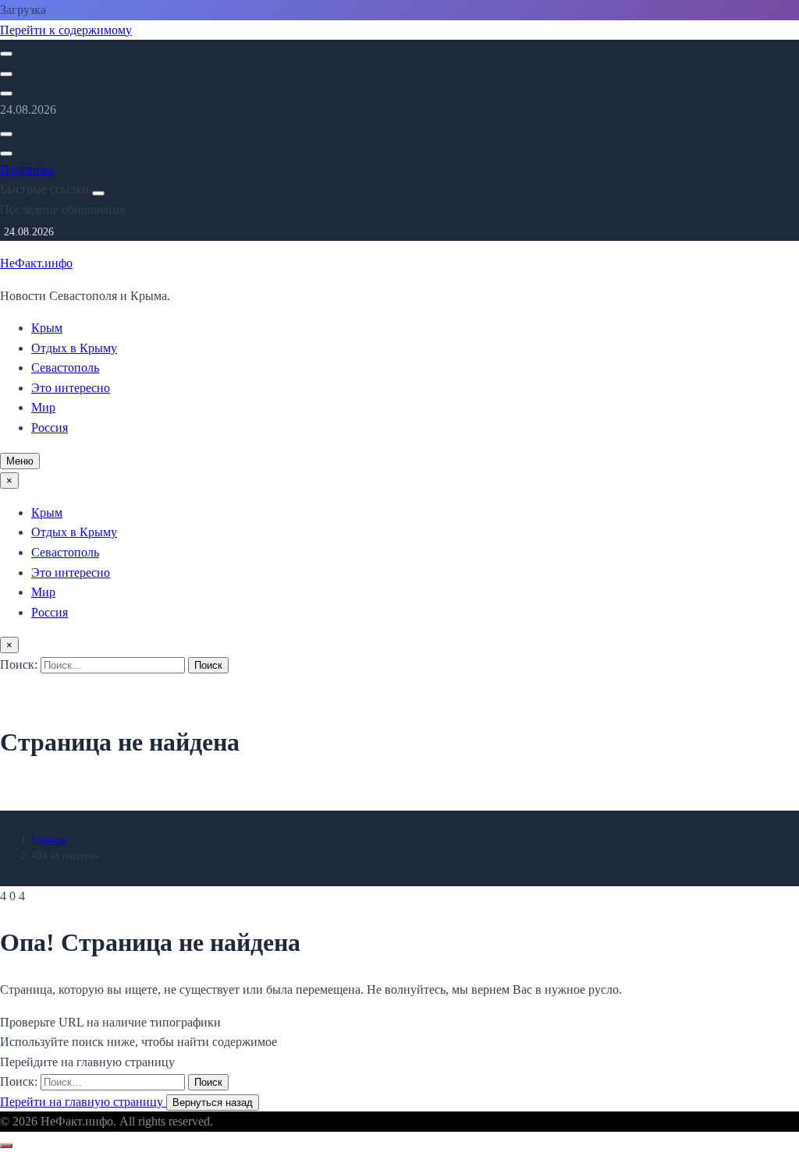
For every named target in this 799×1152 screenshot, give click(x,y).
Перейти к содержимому (66, 30)
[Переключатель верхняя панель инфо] (6, 93)
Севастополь (65, 367)
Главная (48, 840)
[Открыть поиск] (6, 53)
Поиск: (20, 664)
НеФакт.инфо (36, 263)
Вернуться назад (212, 1102)
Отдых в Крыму (74, 348)
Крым (46, 327)
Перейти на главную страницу (83, 1101)
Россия (49, 427)
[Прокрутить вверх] (6, 1145)
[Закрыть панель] (98, 193)
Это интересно (70, 387)
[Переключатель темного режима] (6, 74)
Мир (43, 407)
